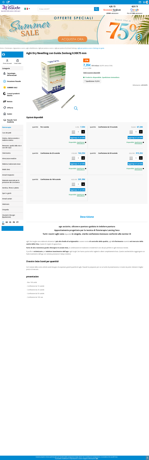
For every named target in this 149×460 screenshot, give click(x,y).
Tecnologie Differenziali (12, 74)
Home (2, 48)
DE (7, 222)
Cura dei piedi (12, 132)
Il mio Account (7, 63)
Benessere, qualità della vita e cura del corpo (12, 146)
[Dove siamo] (3, 2)
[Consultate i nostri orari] (8, 2)
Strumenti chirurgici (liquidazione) (12, 216)
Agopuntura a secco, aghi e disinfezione (25, 48)
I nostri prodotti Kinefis (12, 94)
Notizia (12, 101)
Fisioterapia (8, 48)
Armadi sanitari (12, 198)
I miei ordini (17, 63)
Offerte (12, 107)
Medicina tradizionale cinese (12, 164)
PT (17, 222)
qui (97, 458)
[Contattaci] (140, 2)
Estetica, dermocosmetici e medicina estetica (12, 139)
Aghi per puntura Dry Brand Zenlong (65, 48)
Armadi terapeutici (12, 175)
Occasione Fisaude (12, 81)
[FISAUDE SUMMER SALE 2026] (74, 29)
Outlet (12, 114)
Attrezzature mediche (12, 158)
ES (10, 222)
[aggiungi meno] (73, 132)
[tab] (7, 61)
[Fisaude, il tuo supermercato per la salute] (11, 9)
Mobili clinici (12, 169)
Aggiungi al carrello (77, 137)
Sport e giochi (12, 193)
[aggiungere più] (83, 131)
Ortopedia (12, 209)
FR (14, 222)
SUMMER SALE (12, 87)
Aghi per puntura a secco (46, 48)
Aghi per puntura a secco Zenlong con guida (91, 48)
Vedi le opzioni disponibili (91, 73)
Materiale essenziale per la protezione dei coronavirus (12, 181)
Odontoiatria (12, 153)
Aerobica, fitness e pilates (12, 188)
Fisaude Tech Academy (12, 121)
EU (3, 224)
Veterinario (12, 204)
